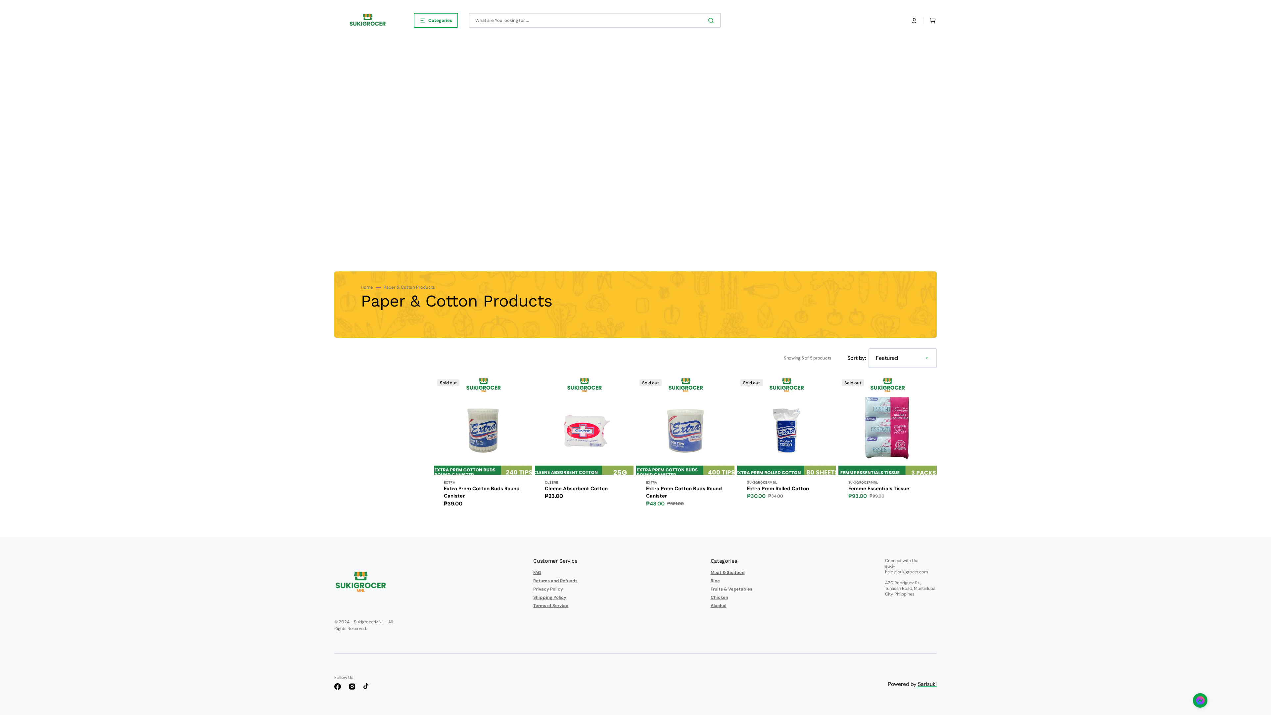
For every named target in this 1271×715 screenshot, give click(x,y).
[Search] (712, 20)
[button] (914, 20)
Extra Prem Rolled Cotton (778, 488)
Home (367, 287)
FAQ (537, 572)
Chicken (719, 597)
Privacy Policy (548, 589)
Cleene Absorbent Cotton (576, 488)
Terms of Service (550, 605)
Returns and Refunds (555, 581)
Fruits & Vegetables (731, 589)
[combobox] (595, 20)
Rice (715, 581)
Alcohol (718, 605)
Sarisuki (927, 684)
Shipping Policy (549, 597)
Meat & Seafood (728, 572)
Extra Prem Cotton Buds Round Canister (482, 492)
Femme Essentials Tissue (878, 488)
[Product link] (483, 445)
